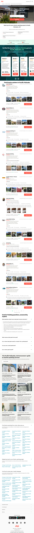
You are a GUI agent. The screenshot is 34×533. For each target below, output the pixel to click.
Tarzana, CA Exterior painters (7, 439)
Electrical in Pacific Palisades (6, 483)
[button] (8, 99)
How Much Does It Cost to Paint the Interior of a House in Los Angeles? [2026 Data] (24, 376)
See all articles (6, 361)
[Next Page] (23, 310)
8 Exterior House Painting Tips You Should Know (24, 395)
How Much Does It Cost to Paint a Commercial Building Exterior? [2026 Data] (9, 395)
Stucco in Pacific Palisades (16, 465)
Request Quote (28, 104)
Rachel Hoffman (5, 373)
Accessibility (16, 529)
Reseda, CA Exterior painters (16, 440)
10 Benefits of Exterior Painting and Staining (24, 415)
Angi (3, 392)
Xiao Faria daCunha (21, 412)
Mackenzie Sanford (21, 373)
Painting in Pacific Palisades (6, 465)
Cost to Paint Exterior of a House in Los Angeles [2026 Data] (8, 376)
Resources (3, 509)
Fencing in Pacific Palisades (6, 478)
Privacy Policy (19, 528)
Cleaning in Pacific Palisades (6, 500)
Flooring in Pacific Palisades (26, 479)
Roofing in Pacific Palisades (6, 484)
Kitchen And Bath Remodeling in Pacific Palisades (5, 495)
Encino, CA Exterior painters (6, 446)
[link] (3, 72)
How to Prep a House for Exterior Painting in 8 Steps (8, 415)
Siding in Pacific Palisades (6, 466)
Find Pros (17, 19)
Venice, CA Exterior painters (16, 433)
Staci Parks (19, 392)
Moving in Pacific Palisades (26, 486)
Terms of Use (14, 528)
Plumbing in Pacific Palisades (7, 477)
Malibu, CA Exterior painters (16, 450)
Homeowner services (5, 504)
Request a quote (6, 74)
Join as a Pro (28, 1)
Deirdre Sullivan (5, 412)
